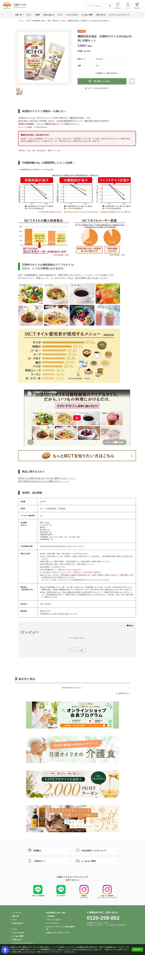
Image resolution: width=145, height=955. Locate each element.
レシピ (60, 15)
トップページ (17, 913)
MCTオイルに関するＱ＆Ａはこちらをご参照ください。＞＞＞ (46, 478)
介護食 (37, 15)
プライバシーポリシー (54, 920)
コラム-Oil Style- (72, 15)
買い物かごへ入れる (102, 81)
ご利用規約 (50, 916)
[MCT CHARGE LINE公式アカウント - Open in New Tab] (60, 893)
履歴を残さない (124, 693)
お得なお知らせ (48, 15)
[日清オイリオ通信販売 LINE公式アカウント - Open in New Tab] (37, 893)
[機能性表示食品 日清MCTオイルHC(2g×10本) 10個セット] (43, 57)
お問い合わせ (101, 15)
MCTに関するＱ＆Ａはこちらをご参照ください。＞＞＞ (43, 481)
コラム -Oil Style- (18, 932)
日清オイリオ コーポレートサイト (59, 932)
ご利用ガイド (39, 861)
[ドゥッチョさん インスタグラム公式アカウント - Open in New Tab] (107, 893)
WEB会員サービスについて (93, 850)
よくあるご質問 (87, 15)
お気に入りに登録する (132, 81)
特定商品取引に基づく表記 (56, 913)
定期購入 (37, 850)
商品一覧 (18, 15)
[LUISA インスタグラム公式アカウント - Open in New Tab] (84, 893)
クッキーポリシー (53, 923)
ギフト (29, 15)
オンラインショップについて (119, 15)
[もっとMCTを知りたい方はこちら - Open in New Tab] (77, 462)
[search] (110, 6)
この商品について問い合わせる (106, 73)
